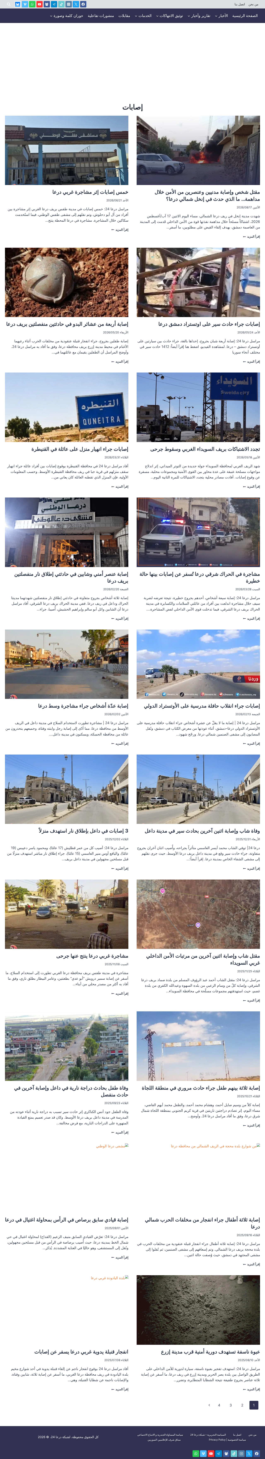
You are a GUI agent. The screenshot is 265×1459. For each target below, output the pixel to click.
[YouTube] (39, 4)
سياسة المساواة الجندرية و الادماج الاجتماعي (160, 1434)
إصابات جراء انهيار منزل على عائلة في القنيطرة (79, 449)
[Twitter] (76, 4)
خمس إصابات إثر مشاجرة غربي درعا (90, 192)
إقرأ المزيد (251, 236)
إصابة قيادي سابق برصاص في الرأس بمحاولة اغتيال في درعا (66, 1220)
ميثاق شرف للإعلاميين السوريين (164, 1439)
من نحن (253, 4)
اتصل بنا (240, 4)
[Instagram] (68, 4)
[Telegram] (54, 4)
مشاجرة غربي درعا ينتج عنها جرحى (92, 956)
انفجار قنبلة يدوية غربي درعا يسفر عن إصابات (81, 1352)
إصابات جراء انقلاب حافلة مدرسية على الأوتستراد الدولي (202, 706)
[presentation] (198, 150)
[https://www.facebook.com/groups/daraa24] (47, 4)
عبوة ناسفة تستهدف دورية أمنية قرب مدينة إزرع (210, 1352)
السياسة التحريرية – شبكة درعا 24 (208, 1434)
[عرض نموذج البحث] (8, 4)
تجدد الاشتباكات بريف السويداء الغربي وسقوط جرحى (205, 449)
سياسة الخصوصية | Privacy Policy (227, 1439)
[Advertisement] (132, 54)
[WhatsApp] (32, 4)
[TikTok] (61, 4)
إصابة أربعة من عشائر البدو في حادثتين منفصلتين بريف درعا (67, 324)
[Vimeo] (25, 4)
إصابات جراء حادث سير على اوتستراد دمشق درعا (209, 324)
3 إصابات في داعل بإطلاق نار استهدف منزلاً (83, 831)
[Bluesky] (17, 4)
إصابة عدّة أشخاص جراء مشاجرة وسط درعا (83, 706)
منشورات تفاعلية (101, 15)
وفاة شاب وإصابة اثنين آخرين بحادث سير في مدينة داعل (202, 831)
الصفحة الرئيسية (245, 15)
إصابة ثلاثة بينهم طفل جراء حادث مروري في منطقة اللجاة (201, 1088)
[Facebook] (83, 4)
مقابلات (124, 15)
